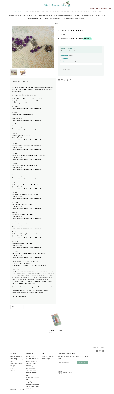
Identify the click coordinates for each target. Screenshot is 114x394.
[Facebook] (59, 80)
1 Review (25, 81)
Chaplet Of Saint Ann (56, 330)
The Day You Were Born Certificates (74, 18)
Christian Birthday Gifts (32, 12)
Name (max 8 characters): (69, 61)
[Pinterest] (70, 80)
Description (16, 81)
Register (104, 8)
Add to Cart (56, 319)
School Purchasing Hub (52, 18)
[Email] (62, 80)
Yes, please (65, 58)
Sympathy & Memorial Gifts (84, 15)
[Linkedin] (67, 80)
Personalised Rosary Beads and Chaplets (55, 12)
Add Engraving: (66, 55)
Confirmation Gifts (29, 15)
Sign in (98, 8)
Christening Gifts (15, 15)
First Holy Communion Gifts (63, 15)
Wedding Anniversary (35, 18)
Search (92, 8)
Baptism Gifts (97, 12)
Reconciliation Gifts (45, 15)
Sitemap (12, 370)
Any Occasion (16, 12)
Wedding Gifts (100, 15)
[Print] (65, 80)
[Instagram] (103, 351)
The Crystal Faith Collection (81, 12)
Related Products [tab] (17, 307)
